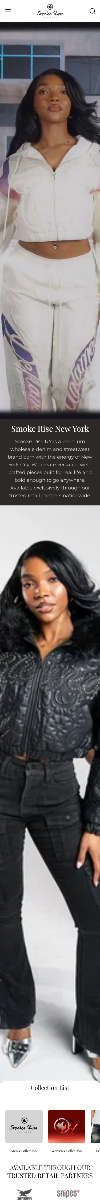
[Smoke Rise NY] (50, 11)
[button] (92, 11)
